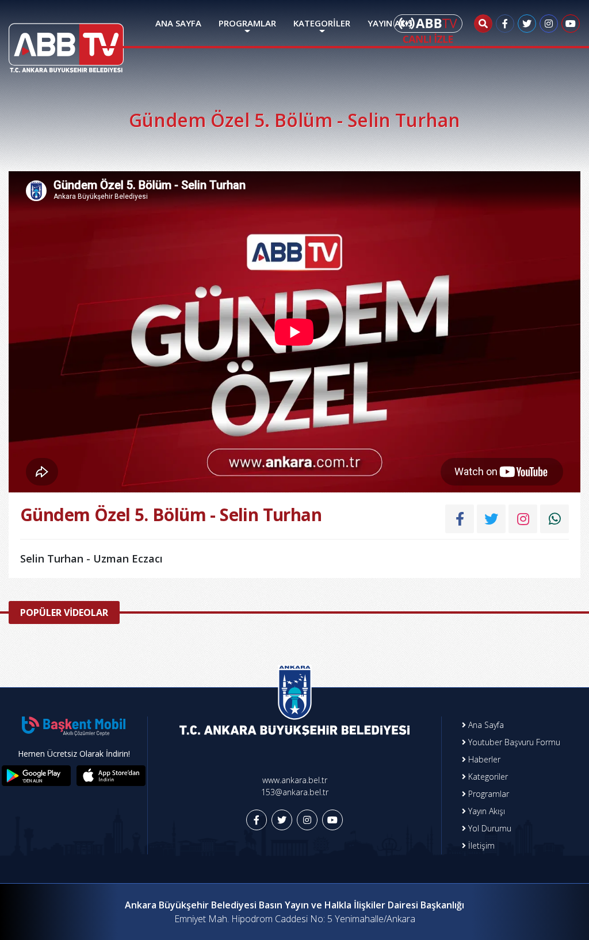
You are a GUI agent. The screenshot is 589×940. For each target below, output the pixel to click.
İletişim (480, 845)
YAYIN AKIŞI (391, 23)
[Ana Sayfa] (66, 41)
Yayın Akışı (485, 811)
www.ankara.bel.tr (294, 780)
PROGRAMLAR (247, 23)
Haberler (483, 759)
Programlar (487, 793)
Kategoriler (487, 776)
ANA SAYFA (178, 23)
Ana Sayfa (485, 724)
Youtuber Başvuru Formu (513, 742)
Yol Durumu (488, 828)
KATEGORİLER (321, 23)
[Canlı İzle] (427, 28)
